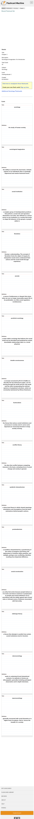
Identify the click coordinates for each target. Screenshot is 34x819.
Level (3, 72)
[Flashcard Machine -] (12, 3)
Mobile (3, 807)
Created (4, 77)
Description (5, 57)
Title (3, 52)
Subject (4, 67)
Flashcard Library (7, 792)
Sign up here (25, 87)
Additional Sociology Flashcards (12, 91)
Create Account (17, 813)
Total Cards (5, 62)
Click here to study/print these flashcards (15, 83)
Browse (4, 796)
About (3, 800)
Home (3, 8)
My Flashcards (6, 788)
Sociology (16, 8)
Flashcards (9, 8)
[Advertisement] (17, 30)
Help (2, 804)
